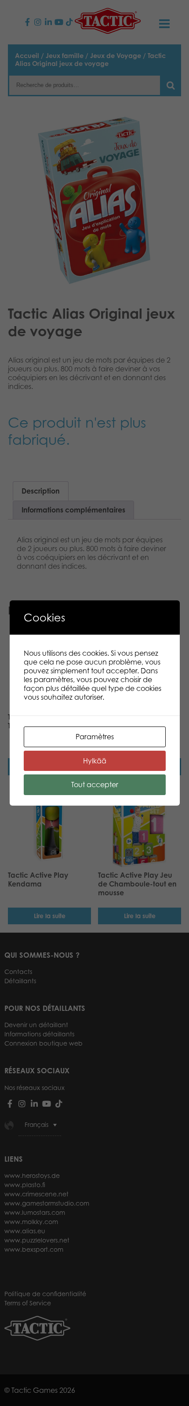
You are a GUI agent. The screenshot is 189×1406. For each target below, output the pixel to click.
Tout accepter (94, 784)
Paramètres (95, 736)
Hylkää (94, 760)
